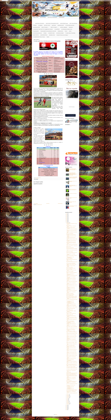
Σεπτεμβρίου (68, 396)
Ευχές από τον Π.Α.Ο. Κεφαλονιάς (70, 247)
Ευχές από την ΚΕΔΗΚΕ (68, 312)
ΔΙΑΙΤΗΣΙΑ (54, 25)
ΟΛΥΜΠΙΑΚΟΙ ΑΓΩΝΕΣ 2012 (66, 29)
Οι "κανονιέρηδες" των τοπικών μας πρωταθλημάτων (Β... (70, 302)
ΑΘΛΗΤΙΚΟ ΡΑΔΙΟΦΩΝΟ (52, 17)
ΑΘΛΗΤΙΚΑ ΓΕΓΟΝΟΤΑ (39, 23)
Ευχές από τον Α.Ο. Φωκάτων (69, 251)
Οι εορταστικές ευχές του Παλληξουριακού (70, 263)
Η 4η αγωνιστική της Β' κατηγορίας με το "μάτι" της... (71, 389)
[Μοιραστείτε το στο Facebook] (36, 179)
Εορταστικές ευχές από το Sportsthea (70, 294)
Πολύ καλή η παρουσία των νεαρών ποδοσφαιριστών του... (70, 257)
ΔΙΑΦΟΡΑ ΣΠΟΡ (61, 25)
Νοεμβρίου (68, 394)
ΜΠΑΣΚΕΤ (71, 27)
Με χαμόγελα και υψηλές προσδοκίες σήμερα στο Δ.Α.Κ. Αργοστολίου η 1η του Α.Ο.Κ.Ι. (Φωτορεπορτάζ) (73, 177)
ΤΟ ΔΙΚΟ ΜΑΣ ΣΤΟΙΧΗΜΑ (70, 33)
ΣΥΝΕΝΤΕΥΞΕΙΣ (51, 33)
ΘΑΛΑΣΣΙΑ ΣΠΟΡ (36, 27)
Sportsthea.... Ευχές (68, 246)
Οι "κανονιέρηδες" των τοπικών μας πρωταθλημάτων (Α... (70, 301)
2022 (66, 217)
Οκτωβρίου (68, 395)
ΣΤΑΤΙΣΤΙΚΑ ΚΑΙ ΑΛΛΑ (37, 33)
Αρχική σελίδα (35, 17)
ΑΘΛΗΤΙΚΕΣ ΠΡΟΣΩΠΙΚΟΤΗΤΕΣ (52, 23)
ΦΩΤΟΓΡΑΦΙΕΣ (43, 17)
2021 (66, 218)
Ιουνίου (67, 399)
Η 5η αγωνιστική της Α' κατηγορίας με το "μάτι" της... (71, 390)
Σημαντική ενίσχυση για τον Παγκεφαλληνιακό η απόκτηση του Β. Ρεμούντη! (73, 186)
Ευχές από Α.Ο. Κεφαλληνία (69, 258)
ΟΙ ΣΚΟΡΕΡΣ (57, 29)
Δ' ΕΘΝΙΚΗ (40, 25)
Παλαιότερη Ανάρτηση (60, 203)
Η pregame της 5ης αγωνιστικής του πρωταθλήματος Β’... (70, 360)
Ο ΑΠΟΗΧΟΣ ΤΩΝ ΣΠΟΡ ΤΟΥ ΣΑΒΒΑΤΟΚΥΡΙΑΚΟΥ (43, 29)
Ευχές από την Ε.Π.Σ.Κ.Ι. (69, 380)
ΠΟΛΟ (66, 31)
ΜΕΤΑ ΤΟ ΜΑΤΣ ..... (45, 27)
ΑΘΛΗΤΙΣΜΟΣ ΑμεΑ (64, 23)
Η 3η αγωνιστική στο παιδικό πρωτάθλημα (70, 366)
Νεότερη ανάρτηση (36, 203)
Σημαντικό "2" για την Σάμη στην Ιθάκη (70, 345)
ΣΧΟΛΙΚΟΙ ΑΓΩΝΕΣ (60, 33)
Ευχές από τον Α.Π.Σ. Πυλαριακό (69, 271)
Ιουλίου (67, 398)
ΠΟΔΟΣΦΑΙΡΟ (36, 31)
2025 (66, 214)
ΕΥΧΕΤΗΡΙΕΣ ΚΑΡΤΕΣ (70, 25)
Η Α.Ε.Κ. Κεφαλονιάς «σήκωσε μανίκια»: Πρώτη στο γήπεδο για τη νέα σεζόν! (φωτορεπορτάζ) (73, 169)
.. (33, 23)
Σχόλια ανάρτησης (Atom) (39, 204)
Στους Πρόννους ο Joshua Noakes (73, 193)
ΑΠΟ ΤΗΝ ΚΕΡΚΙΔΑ (73, 23)
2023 (66, 216)
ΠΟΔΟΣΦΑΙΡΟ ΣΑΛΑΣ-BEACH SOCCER (48, 31)
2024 (66, 215)
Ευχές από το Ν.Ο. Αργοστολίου (69, 233)
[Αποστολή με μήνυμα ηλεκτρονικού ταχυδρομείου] (34, 179)
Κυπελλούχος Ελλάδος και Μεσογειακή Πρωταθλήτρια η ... (70, 322)
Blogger (56, 414)
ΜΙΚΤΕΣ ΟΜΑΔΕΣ (63, 27)
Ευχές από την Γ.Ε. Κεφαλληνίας (69, 293)
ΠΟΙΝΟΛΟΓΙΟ (60, 31)
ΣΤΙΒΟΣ (44, 33)
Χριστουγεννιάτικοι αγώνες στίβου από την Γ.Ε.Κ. (71, 364)
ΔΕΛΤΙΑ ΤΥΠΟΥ (47, 25)
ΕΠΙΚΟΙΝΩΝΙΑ (61, 17)
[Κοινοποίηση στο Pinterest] (37, 179)
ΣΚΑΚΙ (70, 31)
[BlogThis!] (35, 179)
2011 (66, 409)
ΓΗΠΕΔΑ (35, 25)
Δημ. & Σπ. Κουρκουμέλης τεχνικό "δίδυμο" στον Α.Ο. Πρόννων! (72, 189)
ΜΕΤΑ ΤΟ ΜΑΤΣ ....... (55, 27)
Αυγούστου (68, 397)
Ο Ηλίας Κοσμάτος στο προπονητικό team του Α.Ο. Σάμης (73, 206)
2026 (66, 213)
